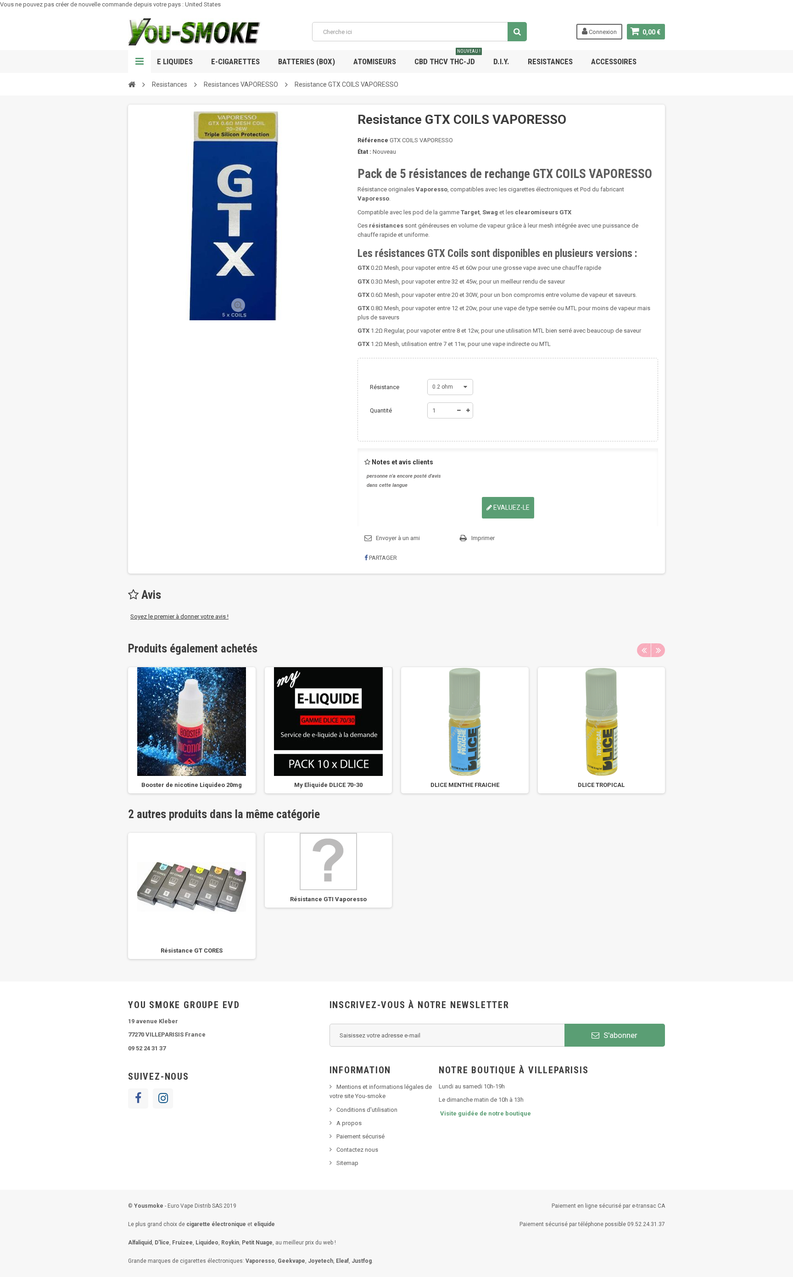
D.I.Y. (501, 61)
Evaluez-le (511, 507)
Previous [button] (644, 650)
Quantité (381, 410)
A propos (349, 1123)
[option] (191, 730)
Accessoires (614, 61)
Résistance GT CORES (192, 950)
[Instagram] (163, 1098)
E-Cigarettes (235, 61)
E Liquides (175, 61)
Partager (382, 557)
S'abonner (619, 1035)
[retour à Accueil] (131, 84)
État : (364, 151)
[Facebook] (138, 1098)
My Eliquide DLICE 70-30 (328, 784)
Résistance (385, 387)
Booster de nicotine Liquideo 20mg (191, 784)
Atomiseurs (374, 61)
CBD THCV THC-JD (447, 58)
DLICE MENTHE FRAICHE (464, 784)
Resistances (550, 61)
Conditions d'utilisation (366, 1109)
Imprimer (483, 538)
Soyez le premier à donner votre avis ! (179, 616)
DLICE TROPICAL (601, 784)
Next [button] (658, 650)
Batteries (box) (306, 61)
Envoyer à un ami (398, 538)
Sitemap (347, 1163)
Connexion (602, 31)
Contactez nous (357, 1149)
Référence (372, 140)
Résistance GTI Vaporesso (328, 899)
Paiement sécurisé (360, 1136)
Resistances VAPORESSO (241, 84)
